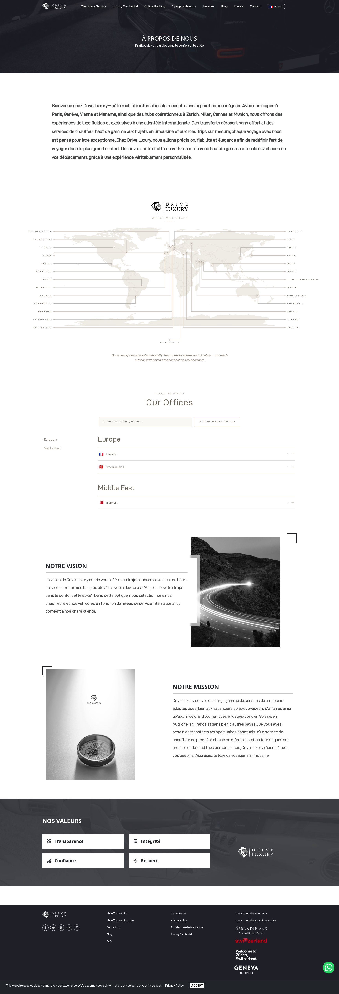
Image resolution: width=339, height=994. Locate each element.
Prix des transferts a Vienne (187, 927)
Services (208, 6)
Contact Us (113, 927)
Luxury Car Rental (125, 6)
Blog (224, 6)
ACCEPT (197, 985)
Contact (256, 6)
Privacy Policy (179, 920)
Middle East (53, 448)
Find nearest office (219, 421)
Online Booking (154, 6)
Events (239, 6)
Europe (50, 439)
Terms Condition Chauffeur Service (255, 920)
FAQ (109, 941)
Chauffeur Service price (120, 920)
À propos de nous (184, 6)
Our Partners (178, 913)
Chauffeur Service (94, 6)
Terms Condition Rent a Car (251, 913)
